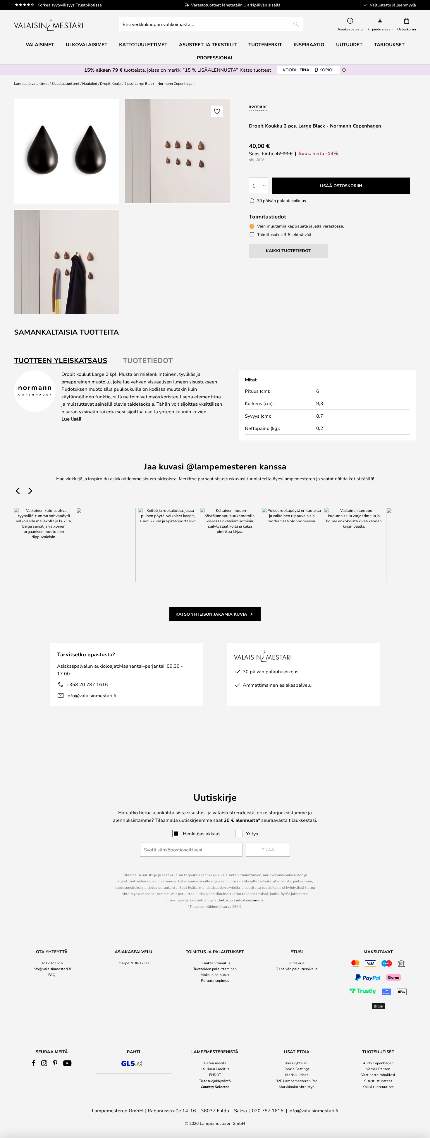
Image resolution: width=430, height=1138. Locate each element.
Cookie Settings (296, 1068)
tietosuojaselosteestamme (241, 900)
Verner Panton (378, 1068)
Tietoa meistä (215, 1062)
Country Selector (215, 1086)
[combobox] (211, 24)
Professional (215, 57)
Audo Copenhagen (378, 1062)
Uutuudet (349, 44)
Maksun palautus (215, 974)
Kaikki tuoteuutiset (378, 1086)
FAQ (51, 974)
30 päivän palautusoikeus (296, 968)
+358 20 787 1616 (87, 684)
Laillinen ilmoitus (215, 1068)
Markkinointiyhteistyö (296, 1086)
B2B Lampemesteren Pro (296, 1080)
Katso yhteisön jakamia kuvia (211, 614)
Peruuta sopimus (215, 980)
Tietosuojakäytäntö (215, 1080)
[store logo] (49, 24)
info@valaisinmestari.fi (91, 695)
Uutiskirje (297, 962)
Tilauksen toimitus (215, 962)
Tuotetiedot (148, 360)
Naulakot (89, 83)
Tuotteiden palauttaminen (215, 968)
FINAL (308, 70)
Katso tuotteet (255, 70)
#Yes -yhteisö (296, 1062)
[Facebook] (33, 1063)
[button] (66, 261)
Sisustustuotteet (65, 83)
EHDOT (215, 1074)
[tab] (65, 360)
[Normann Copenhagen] (273, 108)
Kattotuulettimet (143, 44)
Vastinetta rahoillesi (378, 1074)
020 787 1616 (52, 962)
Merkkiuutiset (296, 1074)
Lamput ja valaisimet (31, 83)
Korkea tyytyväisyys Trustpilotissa (69, 5)
